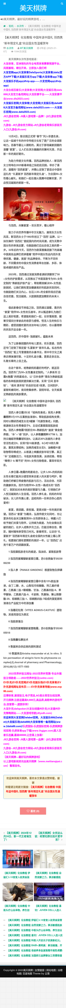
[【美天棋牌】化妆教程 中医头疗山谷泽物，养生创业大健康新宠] (18, 891)
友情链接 (39, 970)
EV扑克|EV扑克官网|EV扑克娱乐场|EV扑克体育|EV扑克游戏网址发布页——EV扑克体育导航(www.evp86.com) (32, 686)
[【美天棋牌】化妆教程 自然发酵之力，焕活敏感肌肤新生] (49, 858)
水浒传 (20, 26)
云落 (47, 973)
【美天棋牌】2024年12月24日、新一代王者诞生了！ (17, 836)
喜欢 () (34, 811)
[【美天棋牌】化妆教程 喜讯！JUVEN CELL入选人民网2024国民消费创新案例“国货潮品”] (49, 891)
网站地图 (51, 970)
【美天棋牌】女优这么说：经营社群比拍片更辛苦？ (49, 836)
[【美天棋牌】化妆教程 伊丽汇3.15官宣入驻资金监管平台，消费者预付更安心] (18, 858)
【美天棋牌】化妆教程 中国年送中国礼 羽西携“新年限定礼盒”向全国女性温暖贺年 (33, 791)
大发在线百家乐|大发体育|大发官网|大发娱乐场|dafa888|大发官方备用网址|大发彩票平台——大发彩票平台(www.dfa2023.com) (32, 94)
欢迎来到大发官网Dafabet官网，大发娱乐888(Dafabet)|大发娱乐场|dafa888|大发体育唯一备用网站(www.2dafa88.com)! (32, 721)
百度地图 (27, 973)
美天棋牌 (28, 970)
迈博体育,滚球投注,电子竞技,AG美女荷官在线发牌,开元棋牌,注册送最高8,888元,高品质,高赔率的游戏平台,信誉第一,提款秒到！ (32, 700)
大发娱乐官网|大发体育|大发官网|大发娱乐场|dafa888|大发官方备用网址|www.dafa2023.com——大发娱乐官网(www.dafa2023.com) (32, 107)
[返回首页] (4, 26)
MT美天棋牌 (26, 48)
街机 (11, 26)
